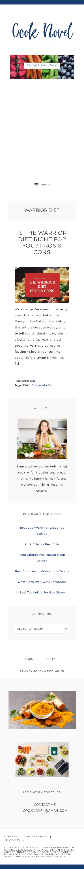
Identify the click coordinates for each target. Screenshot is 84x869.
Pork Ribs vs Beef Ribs (42, 544)
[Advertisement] (42, 128)
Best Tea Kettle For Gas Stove (42, 592)
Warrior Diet (45, 385)
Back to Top (17, 839)
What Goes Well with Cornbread (42, 582)
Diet (32, 380)
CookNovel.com (42, 30)
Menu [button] (45, 184)
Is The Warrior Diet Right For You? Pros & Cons (42, 242)
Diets (34, 385)
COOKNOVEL (40, 836)
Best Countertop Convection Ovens (42, 571)
